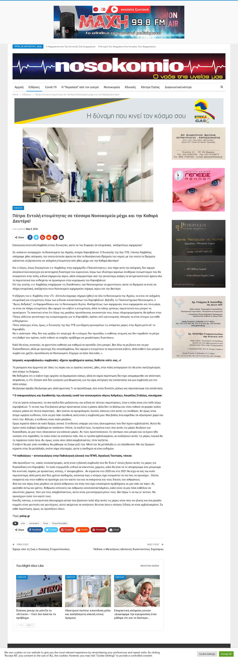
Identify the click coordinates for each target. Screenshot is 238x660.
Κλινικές (130, 87)
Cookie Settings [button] (207, 654)
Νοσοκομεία (112, 87)
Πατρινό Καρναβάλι (59, 523)
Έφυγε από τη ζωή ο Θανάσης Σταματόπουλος (41, 549)
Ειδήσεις (34, 87)
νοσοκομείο (34, 523)
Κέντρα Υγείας (150, 87)
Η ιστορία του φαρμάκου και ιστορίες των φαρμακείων (127, 46)
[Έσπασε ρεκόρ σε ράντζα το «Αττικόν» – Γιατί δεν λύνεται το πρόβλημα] (39, 591)
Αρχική (19, 87)
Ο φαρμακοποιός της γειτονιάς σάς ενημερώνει (70, 46)
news (23, 523)
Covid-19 (50, 87)
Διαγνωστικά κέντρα (178, 87)
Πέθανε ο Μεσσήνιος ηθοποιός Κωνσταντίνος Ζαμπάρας (128, 549)
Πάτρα (45, 523)
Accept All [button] (226, 654)
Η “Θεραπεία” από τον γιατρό (80, 87)
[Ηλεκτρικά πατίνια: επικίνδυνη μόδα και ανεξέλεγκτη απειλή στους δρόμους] (88, 591)
